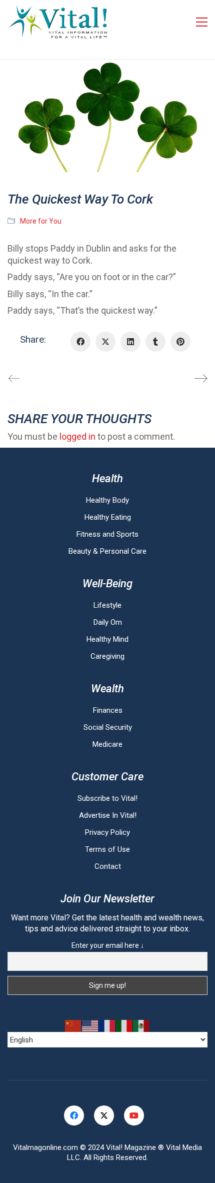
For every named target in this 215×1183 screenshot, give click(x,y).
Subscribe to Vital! (108, 798)
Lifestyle (108, 605)
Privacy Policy (107, 832)
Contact (107, 866)
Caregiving (107, 656)
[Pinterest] (180, 342)
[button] (202, 22)
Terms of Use (107, 849)
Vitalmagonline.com (45, 1147)
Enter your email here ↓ (108, 945)
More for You (41, 221)
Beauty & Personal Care (107, 551)
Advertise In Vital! (107, 815)
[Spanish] (141, 1026)
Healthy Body (107, 500)
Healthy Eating (107, 517)
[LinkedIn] (130, 342)
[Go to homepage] (58, 22)
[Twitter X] (106, 342)
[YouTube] (134, 1115)
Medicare (107, 744)
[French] (107, 1026)
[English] (90, 1026)
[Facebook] (80, 342)
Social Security (108, 727)
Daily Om (108, 622)
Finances (107, 710)
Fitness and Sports (107, 534)
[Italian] (124, 1026)
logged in (78, 436)
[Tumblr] (156, 342)
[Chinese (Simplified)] (73, 1026)
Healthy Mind (107, 639)
